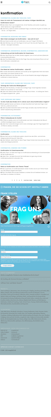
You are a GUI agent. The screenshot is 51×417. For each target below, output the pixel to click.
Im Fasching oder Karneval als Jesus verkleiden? (15, 279)
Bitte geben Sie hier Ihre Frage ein (8, 235)
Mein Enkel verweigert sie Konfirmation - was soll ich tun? (20, 39)
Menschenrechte (14, 300)
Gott (43, 315)
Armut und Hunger (5, 291)
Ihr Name (3, 250)
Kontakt (11, 347)
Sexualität (29, 313)
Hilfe (49, 227)
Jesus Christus (19, 319)
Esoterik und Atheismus (34, 292)
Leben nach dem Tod (11, 317)
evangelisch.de (14, 330)
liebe (18, 317)
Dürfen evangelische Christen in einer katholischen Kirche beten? (20, 275)
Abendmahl (13, 311)
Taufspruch (33, 317)
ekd (34, 321)
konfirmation (31, 311)
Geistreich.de (4, 338)
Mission (21, 300)
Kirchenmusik (4, 298)
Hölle (32, 319)
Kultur (32, 298)
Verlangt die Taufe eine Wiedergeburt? (13, 85)
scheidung (9, 315)
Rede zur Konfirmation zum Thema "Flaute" (15, 166)
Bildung (23, 51)
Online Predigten (5, 332)
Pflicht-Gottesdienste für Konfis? (11, 118)
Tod (26, 313)
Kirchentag (11, 298)
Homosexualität (11, 321)
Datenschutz (19, 347)
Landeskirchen (42, 51)
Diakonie (7, 292)
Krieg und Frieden (25, 298)
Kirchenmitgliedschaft (10, 319)
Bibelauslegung (28, 321)
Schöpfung (3, 317)
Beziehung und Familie (18, 36)
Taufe (29, 18)
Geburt (27, 294)
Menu (1, 2)
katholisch (37, 321)
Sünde (36, 311)
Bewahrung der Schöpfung (27, 291)
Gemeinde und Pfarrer (18, 148)
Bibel (48, 291)
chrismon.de (14, 332)
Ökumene (42, 313)
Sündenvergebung (27, 315)
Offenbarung (4, 321)
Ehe (16, 313)
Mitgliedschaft (27, 300)
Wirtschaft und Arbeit (6, 304)
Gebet (23, 313)
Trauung (33, 302)
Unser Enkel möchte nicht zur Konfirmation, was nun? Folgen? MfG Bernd (22, 41)
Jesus (40, 315)
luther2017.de (4, 330)
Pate (23, 321)
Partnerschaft (39, 317)
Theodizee (46, 315)
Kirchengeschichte (40, 296)
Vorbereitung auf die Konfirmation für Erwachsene (17, 53)
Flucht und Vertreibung (13, 294)
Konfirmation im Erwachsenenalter (12, 150)
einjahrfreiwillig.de (16, 338)
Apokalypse (18, 321)
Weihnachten (4, 323)
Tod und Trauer (26, 302)
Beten (19, 291)
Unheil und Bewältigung (42, 302)
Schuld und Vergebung (13, 302)
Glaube (46, 311)
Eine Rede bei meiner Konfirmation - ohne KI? (16, 69)
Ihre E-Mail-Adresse (5, 255)
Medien (8, 300)
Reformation (4, 302)
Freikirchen (22, 294)
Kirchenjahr (35, 315)
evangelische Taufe (24, 317)
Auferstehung (36, 313)
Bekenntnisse (15, 51)
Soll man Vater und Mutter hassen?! (11, 283)
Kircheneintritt (4, 313)
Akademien (3, 334)
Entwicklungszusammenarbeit (20, 292)
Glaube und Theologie (18, 18)
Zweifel (19, 313)
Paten (42, 321)
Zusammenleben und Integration (20, 304)
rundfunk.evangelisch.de (17, 336)
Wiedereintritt (37, 319)
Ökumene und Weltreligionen (38, 300)
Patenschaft (11, 313)
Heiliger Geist (27, 319)
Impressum (4, 347)
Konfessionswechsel (17, 315)
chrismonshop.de (15, 334)
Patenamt (41, 311)
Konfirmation (32, 51)
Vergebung (3, 315)
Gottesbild (46, 317)
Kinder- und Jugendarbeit (29, 296)
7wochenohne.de (15, 340)
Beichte (2, 319)
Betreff (2, 230)
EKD (11, 292)
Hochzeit (44, 319)
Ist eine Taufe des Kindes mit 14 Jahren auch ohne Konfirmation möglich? (25, 101)
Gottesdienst (15, 115)
